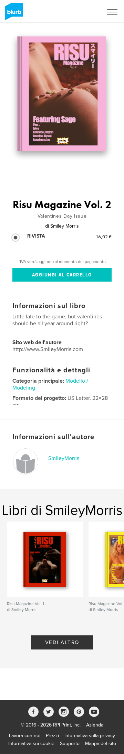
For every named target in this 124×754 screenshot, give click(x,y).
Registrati (84, 12)
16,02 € (104, 236)
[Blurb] (13, 14)
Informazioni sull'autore (53, 437)
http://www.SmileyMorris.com (47, 349)
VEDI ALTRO (62, 642)
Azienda (94, 725)
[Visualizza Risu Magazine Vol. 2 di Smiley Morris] (61, 93)
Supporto (70, 743)
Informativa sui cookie (31, 743)
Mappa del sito (100, 743)
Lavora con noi (24, 736)
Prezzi (52, 736)
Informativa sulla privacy (89, 736)
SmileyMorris (63, 458)
